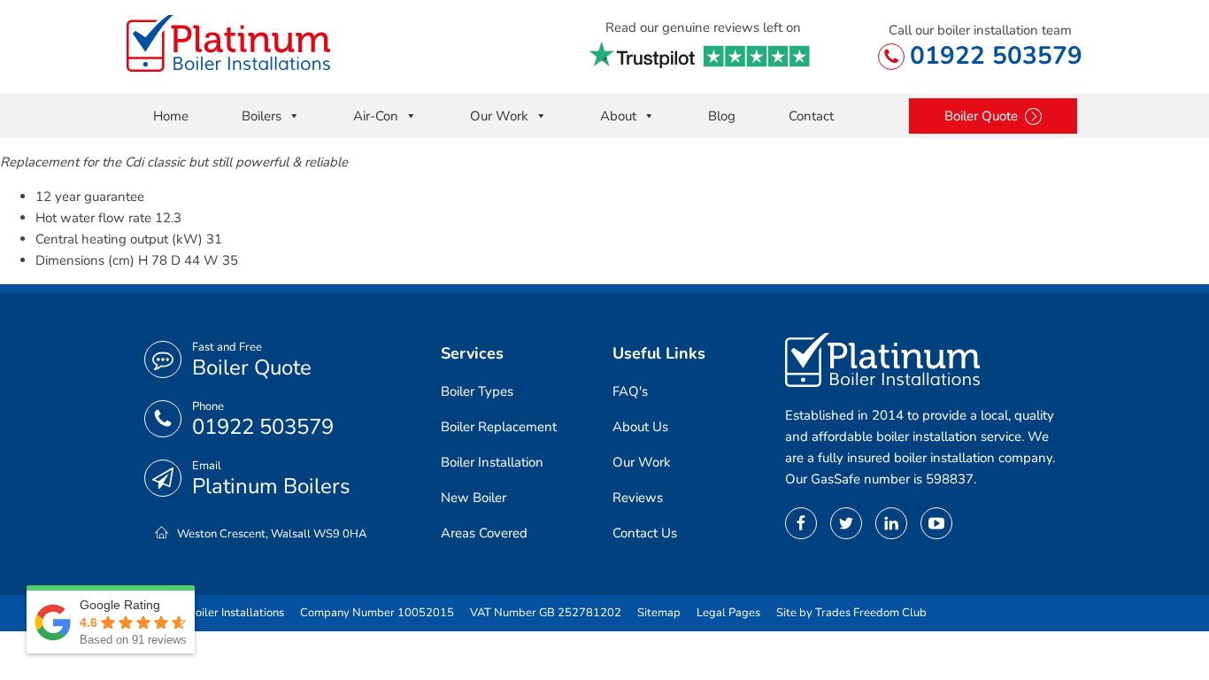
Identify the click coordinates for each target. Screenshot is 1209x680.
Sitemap (659, 613)
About (618, 116)
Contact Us (644, 533)
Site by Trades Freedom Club (851, 613)
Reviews (637, 497)
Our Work (499, 116)
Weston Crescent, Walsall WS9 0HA (271, 534)
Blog (721, 116)
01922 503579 (996, 56)
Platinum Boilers (271, 486)
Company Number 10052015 (377, 613)
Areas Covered (484, 533)
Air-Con (375, 116)
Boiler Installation (492, 462)
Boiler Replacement (499, 427)
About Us (640, 427)
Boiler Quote (252, 367)
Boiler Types (477, 391)
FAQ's (630, 391)
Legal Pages (728, 613)
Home (171, 116)
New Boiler (473, 497)
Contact (811, 116)
